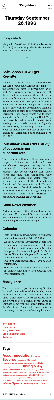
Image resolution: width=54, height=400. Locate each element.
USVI (41, 378)
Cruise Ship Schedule (14, 334)
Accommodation (17, 355)
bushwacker (22, 360)
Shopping (34, 375)
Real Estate (43, 372)
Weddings (29, 383)
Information (9, 323)
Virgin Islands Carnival (40, 380)
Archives (7, 337)
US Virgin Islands (27, 5)
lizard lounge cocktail (36, 370)
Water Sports (12, 383)
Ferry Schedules (11, 330)
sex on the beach (21, 375)
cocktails (39, 363)
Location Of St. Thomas (10, 372)
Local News (9, 327)
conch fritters (15, 367)
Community (6, 367)
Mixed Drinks (23, 372)
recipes (6, 375)
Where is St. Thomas (42, 384)
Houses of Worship (11, 370)
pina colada (32, 372)
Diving (38, 366)
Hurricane (24, 370)
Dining (27, 366)
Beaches (9, 359)
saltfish (12, 375)
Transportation (20, 378)
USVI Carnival (7, 380)
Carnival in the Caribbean (26, 363)
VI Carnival (28, 380)
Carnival (31, 360)
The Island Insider (8, 378)
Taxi (41, 375)
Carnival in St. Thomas (10, 363)
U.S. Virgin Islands (32, 378)
